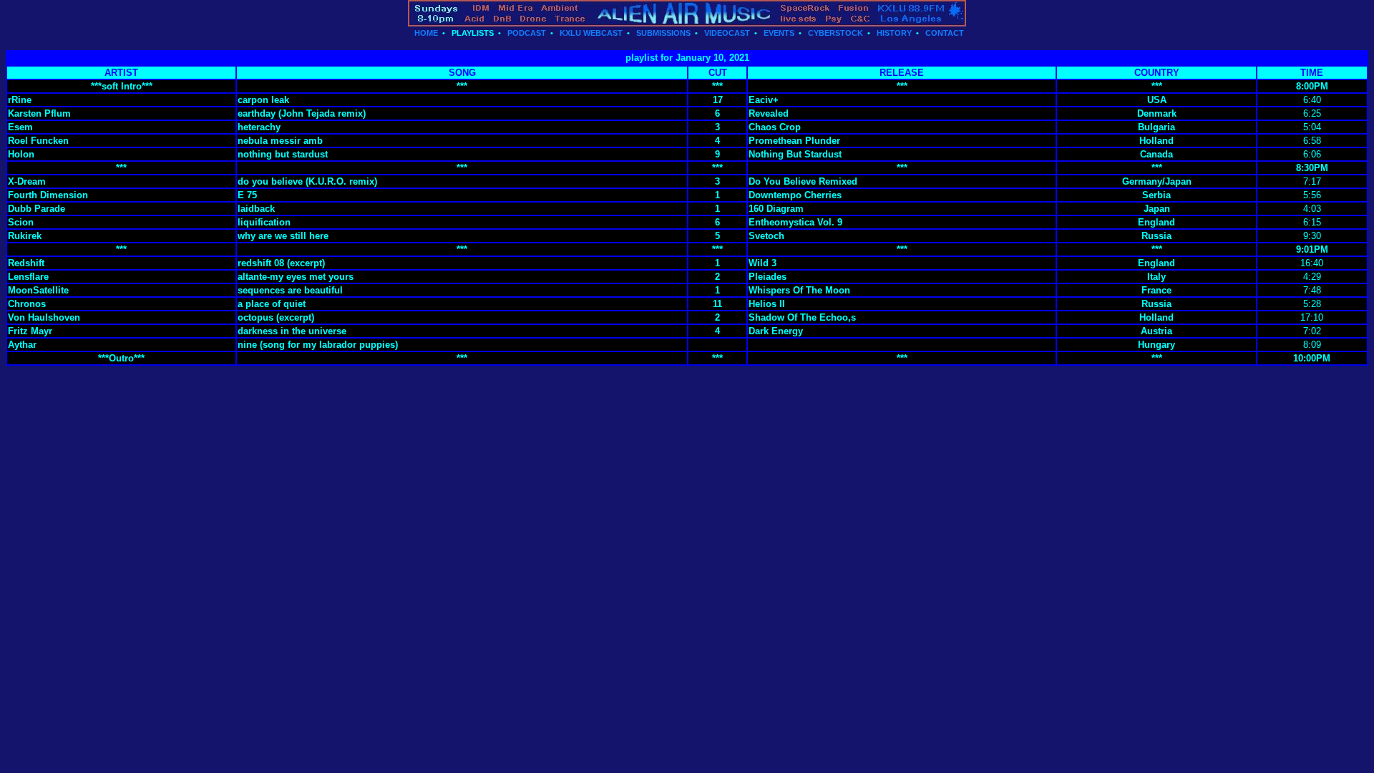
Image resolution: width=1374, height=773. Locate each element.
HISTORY (894, 33)
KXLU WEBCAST (591, 33)
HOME (426, 33)
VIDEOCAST (727, 33)
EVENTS (779, 33)
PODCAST (526, 33)
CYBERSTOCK (835, 33)
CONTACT (944, 33)
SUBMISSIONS (663, 33)
